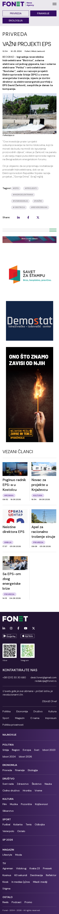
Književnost (41, 804)
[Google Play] (10, 636)
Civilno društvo (11, 790)
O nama (34, 718)
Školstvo (37, 784)
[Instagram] (11, 628)
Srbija (6, 750)
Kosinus (7, 875)
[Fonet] (18, 4)
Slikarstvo (8, 810)
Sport (6, 718)
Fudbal (6, 824)
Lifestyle (7, 854)
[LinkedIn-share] (18, 217)
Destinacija (36, 875)
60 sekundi (20, 875)
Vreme (38, 790)
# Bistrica (19, 207)
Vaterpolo (8, 831)
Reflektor (51, 875)
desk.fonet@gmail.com (43, 677)
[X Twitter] (33, 628)
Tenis (29, 824)
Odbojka (40, 824)
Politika (7, 711)
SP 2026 (8, 839)
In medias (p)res (21, 882)
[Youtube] (25, 628)
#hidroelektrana (23, 194)
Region (16, 750)
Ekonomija (22, 711)
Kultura (52, 711)
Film (5, 804)
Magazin (20, 718)
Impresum (50, 718)
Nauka (48, 784)
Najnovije (9, 734)
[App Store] (27, 636)
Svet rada (8, 784)
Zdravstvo (23, 784)
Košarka (17, 824)
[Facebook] (18, 628)
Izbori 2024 (9, 756)
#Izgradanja (20, 201)
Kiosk (5, 882)
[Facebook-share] (28, 217)
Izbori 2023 (48, 750)
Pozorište (26, 804)
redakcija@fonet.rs (45, 681)
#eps (16, 188)
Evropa (27, 750)
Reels (5, 902)
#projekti (31, 188)
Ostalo (21, 831)
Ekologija (16, 20)
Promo (28, 902)
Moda (18, 854)
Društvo (38, 711)
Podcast (16, 902)
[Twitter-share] (38, 217)
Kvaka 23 (35, 868)
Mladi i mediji (40, 882)
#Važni (38, 201)
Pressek (47, 868)
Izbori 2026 (25, 756)
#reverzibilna (39, 207)
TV (4, 863)
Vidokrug (21, 868)
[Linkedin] (4, 628)
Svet (36, 750)
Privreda (16, 13)
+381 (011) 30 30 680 (14, 677)
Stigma (6, 888)
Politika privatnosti (13, 724)
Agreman (8, 868)
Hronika (27, 790)
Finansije (43, 13)
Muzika (14, 804)
